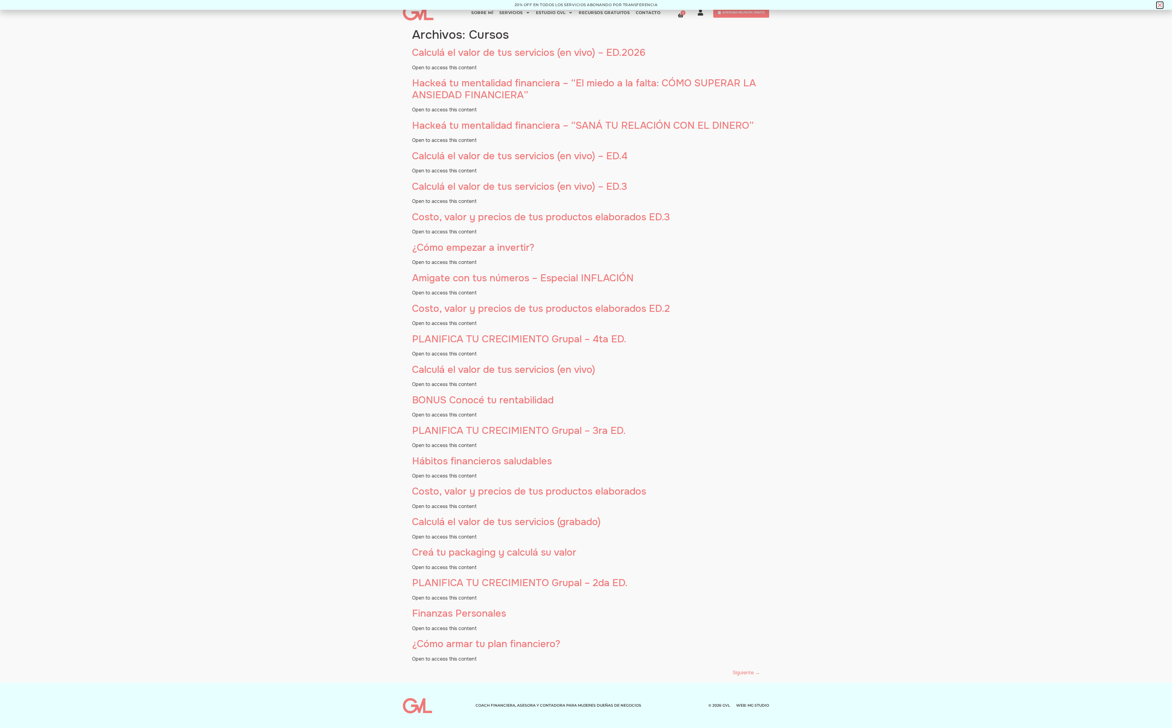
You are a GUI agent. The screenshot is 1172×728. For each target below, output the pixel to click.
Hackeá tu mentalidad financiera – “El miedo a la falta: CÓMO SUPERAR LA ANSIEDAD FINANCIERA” (584, 89)
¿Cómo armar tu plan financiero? (486, 644)
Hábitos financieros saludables (482, 461)
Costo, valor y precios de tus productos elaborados (529, 491)
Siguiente (746, 672)
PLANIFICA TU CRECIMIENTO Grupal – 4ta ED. (519, 339)
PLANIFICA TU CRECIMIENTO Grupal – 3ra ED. (519, 430)
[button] (1160, 5)
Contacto (648, 13)
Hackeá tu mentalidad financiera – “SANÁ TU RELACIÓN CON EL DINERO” (583, 125)
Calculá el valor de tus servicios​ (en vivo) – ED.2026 (529, 52)
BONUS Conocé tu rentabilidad (483, 400)
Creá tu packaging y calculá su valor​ (494, 552)
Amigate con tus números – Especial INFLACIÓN (523, 278)
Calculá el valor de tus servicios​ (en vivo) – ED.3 (519, 186)
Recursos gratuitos (604, 13)
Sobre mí (482, 13)
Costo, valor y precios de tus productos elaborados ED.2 (541, 308)
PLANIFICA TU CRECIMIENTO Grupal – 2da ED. (520, 583)
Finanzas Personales (459, 613)
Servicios (511, 13)
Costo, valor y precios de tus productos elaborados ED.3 (541, 217)
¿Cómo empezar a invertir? (473, 247)
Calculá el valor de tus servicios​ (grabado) (506, 522)
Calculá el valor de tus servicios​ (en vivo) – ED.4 (520, 156)
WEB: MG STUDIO (752, 705)
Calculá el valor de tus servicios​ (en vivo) (503, 369)
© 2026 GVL (719, 705)
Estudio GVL (551, 13)
